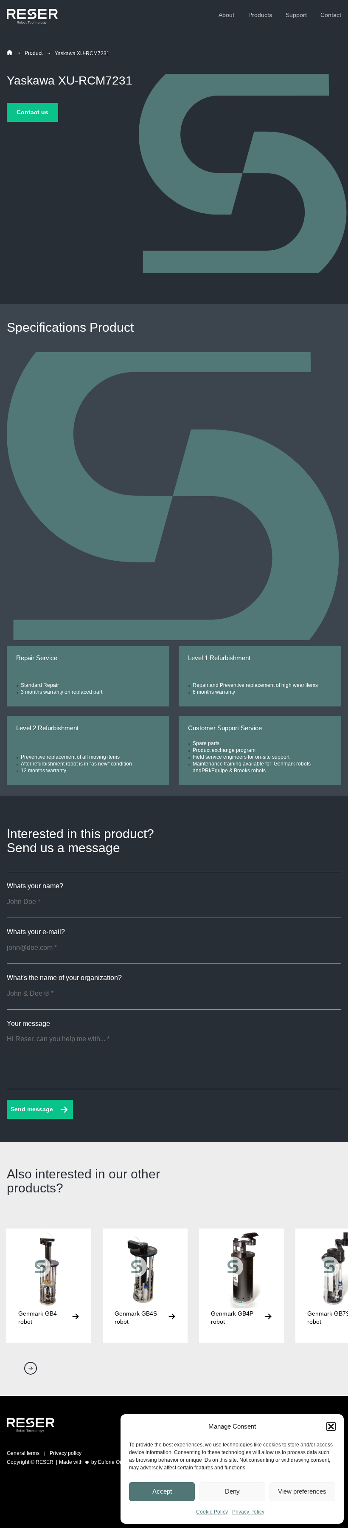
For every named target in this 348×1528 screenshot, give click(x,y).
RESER (44, 1462)
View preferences (302, 1491)
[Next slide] (30, 1368)
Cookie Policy (212, 1512)
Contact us (32, 112)
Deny (232, 1491)
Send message (32, 1109)
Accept (162, 1491)
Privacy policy (65, 1453)
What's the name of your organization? (64, 977)
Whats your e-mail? (36, 932)
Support (296, 14)
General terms (23, 1453)
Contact (330, 14)
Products (260, 14)
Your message (28, 1023)
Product (33, 53)
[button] (331, 1426)
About (226, 14)
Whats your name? (35, 886)
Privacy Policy (248, 1512)
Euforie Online (114, 1462)
